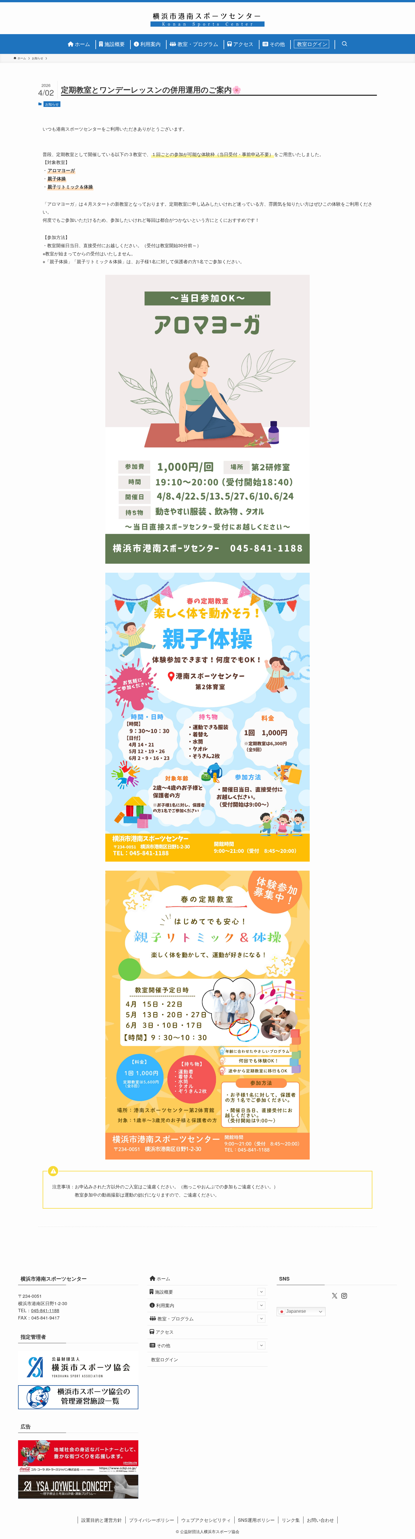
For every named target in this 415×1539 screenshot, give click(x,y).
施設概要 (164, 1291)
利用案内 (165, 1305)
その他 (163, 1345)
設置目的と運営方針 (101, 1520)
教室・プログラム (176, 1318)
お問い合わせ (320, 1520)
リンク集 (291, 1520)
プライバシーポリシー (151, 1520)
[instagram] (341, 1295)
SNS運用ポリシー (256, 1520)
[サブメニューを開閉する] (261, 1292)
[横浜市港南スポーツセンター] (207, 18)
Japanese (295, 1311)
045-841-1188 (45, 1310)
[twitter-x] (332, 1295)
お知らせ (52, 104)
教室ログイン (164, 1359)
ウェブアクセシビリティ (206, 1520)
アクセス (165, 1332)
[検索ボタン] (343, 44)
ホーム (163, 1278)
